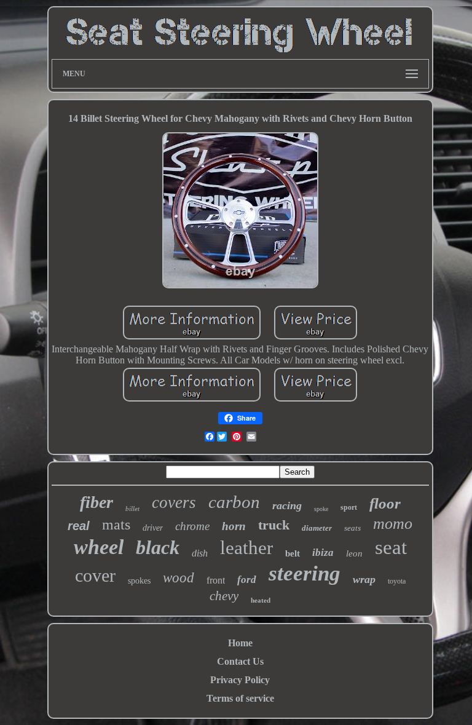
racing (287, 505)
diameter (317, 528)
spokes (139, 580)
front (215, 580)
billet (132, 508)
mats (116, 525)
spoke (321, 508)
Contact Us (240, 661)
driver (153, 528)
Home (240, 643)
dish (200, 553)
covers (174, 502)
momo (392, 524)
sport (348, 507)
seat (391, 547)
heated (260, 600)
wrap (364, 579)
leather (246, 547)
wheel (99, 547)
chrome (192, 526)
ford (246, 579)
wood (178, 577)
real (79, 526)
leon (354, 553)
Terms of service (240, 698)
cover (95, 575)
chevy (224, 595)
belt (292, 553)
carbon (234, 502)
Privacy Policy (240, 680)
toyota (397, 581)
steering (304, 573)
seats (352, 528)
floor (385, 503)
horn (234, 526)
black (157, 547)
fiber (96, 502)
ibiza (323, 552)
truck (273, 525)
